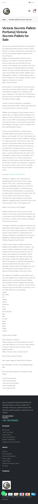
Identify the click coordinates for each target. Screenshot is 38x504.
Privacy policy (6, 458)
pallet (24, 405)
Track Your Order (7, 432)
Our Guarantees (7, 454)
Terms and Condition (8, 437)
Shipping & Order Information (11, 442)
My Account (6, 430)
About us (5, 451)
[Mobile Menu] (29, 11)
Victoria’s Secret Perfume (17, 174)
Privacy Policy (6, 435)
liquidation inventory (20, 410)
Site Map (5, 466)
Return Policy (6, 461)
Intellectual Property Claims (10, 463)
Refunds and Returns (8, 439)
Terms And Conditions (9, 456)
